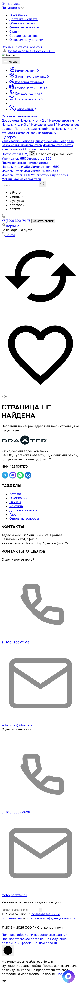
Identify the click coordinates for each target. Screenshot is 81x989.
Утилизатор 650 (14, 158)
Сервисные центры (23, 36)
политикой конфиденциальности (50, 918)
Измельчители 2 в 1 (34, 120)
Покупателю (11, 8)
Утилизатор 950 (39, 158)
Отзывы (7, 47)
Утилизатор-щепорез (18, 141)
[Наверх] (8, 950)
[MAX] (13, 477)
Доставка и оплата (23, 19)
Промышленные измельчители (25, 163)
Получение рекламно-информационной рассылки (34, 941)
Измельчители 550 (16, 175)
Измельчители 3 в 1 (16, 124)
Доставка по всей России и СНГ (30, 51)
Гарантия (35, 47)
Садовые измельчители (19, 116)
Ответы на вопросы (24, 27)
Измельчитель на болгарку (36, 133)
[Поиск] (42, 184)
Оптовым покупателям (26, 40)
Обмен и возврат (22, 23)
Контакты (21, 47)
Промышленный (37, 149)
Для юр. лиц (11, 4)
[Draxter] (9, 55)
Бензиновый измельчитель (22, 145)
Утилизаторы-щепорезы (49, 175)
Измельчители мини (64, 120)
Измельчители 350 (16, 167)
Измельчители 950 (45, 171)
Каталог (13, 61)
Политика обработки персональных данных (34, 935)
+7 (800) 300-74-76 (16, 221)
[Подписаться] (40, 910)
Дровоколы (10, 120)
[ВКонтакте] (28, 477)
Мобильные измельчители (21, 179)
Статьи (14, 31)
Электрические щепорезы (54, 141)
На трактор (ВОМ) (15, 154)
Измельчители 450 (16, 171)
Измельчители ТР (44, 124)
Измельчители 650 (45, 167)
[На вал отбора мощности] (32, 153)
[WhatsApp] (21, 477)
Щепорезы (10, 137)
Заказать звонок (43, 221)
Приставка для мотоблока (34, 129)
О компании (18, 15)
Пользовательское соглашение (25, 939)
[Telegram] (5, 477)
